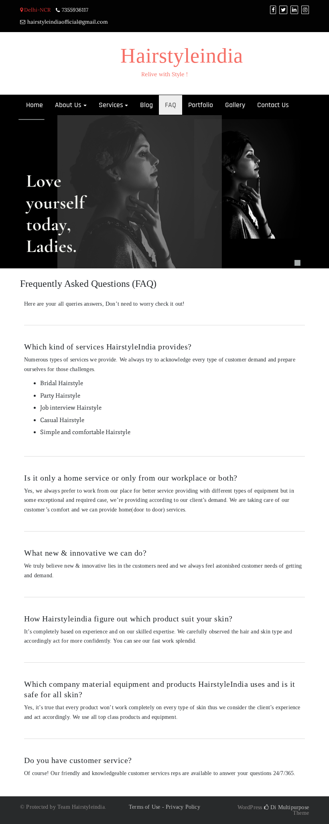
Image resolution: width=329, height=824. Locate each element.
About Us (68, 105)
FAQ (170, 105)
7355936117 (75, 9)
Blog (146, 105)
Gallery (235, 105)
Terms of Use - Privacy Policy (164, 807)
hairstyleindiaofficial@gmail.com (67, 21)
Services (111, 105)
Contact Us (273, 105)
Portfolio (200, 105)
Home (34, 105)
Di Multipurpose (289, 807)
